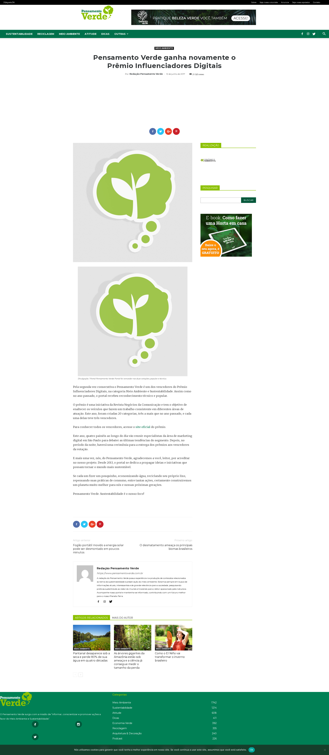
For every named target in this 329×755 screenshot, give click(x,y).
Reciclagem (45, 33)
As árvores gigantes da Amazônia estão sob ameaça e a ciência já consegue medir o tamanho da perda (129, 660)
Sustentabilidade (19, 33)
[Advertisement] (164, 102)
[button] (324, 34)
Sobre (253, 2)
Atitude (90, 33)
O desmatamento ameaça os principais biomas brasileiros (166, 547)
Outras (120, 33)
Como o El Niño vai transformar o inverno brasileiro (170, 657)
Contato (316, 2)
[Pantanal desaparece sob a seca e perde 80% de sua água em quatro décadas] (91, 637)
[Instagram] (308, 34)
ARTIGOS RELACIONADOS (91, 617)
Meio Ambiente (69, 33)
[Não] (324, 750)
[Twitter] (313, 34)
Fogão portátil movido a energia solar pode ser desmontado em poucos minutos (98, 549)
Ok (251, 749)
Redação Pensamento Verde (146, 74)
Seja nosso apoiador (301, 2)
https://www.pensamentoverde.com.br (120, 573)
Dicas (105, 33)
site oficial (143, 427)
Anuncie (285, 2)
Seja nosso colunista (269, 2)
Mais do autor (122, 617)
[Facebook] (302, 34)
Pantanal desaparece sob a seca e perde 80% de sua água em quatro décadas (91, 657)
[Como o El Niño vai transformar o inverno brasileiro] (173, 637)
